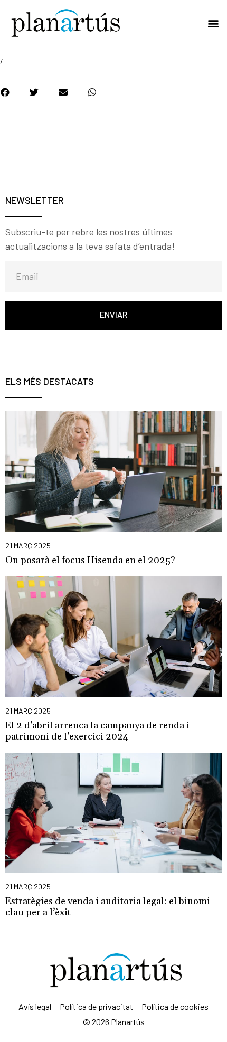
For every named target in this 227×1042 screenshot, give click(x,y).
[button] (213, 23)
